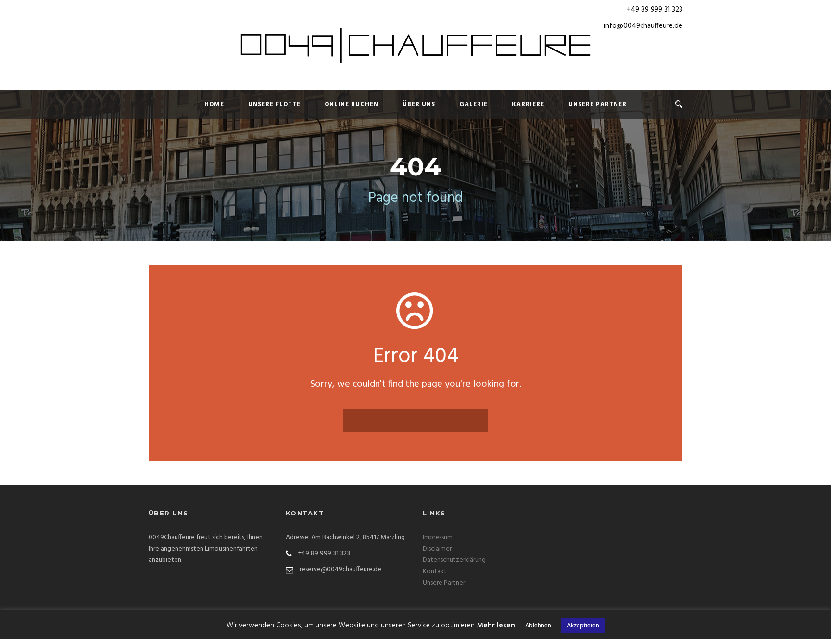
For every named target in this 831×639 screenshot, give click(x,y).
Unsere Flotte (274, 105)
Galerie (473, 105)
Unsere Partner (597, 105)
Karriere (528, 105)
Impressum (438, 537)
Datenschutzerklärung (454, 559)
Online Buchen (351, 105)
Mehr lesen (496, 625)
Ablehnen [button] (538, 626)
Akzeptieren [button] (583, 626)
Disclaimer (437, 548)
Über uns (419, 105)
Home (214, 105)
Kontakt (435, 571)
